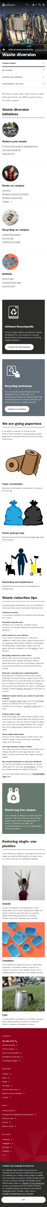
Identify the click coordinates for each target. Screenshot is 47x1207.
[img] (8, 4)
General (8, 1045)
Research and (12, 1093)
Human (9, 1089)
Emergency (11, 1057)
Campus (8, 1111)
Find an (8, 1049)
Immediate (10, 1061)
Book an (8, 1126)
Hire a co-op (10, 1053)
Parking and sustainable (18, 1114)
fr (27, 4)
